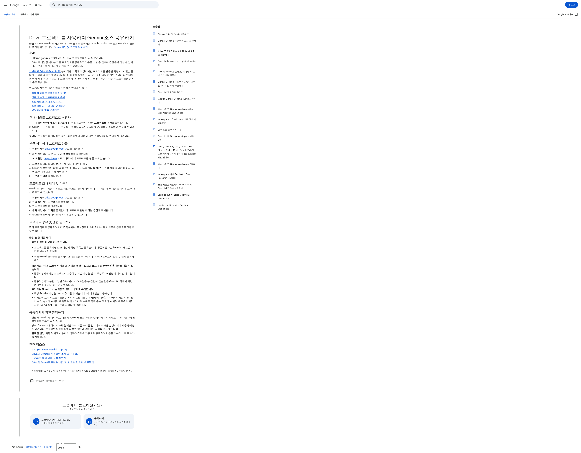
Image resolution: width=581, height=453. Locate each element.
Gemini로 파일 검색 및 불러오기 (49, 358)
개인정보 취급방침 (33, 447)
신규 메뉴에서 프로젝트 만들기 (48, 97)
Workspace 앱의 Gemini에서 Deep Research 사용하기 (174, 176)
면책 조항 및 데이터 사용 (170, 129)
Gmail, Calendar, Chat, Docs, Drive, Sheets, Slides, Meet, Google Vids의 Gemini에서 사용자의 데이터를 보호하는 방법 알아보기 (177, 152)
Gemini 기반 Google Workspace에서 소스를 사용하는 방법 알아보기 (177, 111)
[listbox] (66, 447)
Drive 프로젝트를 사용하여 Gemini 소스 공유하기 (176, 53)
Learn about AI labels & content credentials (174, 196)
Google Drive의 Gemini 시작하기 (49, 349)
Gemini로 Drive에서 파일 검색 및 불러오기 (177, 63)
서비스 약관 (48, 447)
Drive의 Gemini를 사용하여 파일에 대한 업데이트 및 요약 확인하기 (176, 84)
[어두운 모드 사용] (80, 447)
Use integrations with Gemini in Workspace (173, 207)
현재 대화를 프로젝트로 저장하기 (49, 93)
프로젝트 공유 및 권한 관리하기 (49, 105)
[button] (5, 4)
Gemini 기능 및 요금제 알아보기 (71, 47)
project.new (50, 158)
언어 (61, 443)
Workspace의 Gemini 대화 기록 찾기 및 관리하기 (177, 121)
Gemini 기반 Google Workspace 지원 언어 (176, 138)
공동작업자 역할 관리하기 (46, 110)
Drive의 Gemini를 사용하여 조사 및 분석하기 (55, 353)
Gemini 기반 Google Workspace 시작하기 (177, 166)
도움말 (156, 26)
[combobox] (108, 4)
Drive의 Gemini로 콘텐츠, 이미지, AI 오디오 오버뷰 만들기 (63, 362)
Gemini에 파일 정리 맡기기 (170, 92)
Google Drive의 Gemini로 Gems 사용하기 (177, 100)
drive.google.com (54, 148)
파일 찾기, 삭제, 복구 (29, 14)
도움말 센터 (9, 14)
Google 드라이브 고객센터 (26, 5)
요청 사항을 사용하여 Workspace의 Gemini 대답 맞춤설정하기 (175, 186)
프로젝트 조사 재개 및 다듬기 (47, 101)
